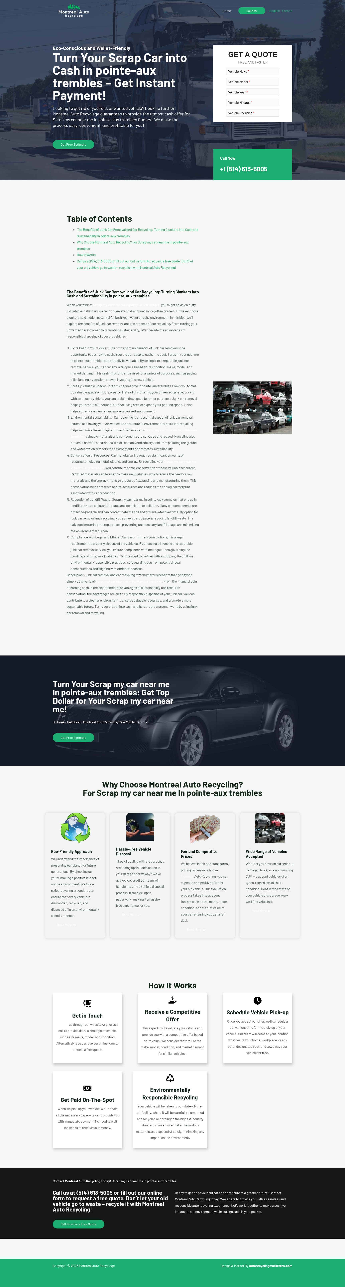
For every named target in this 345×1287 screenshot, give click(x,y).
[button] (251, 10)
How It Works (86, 255)
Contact (62, 1024)
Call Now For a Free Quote (78, 1224)
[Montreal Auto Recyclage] (74, 10)
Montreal (187, 876)
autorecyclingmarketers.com (270, 1266)
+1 (243, 169)
